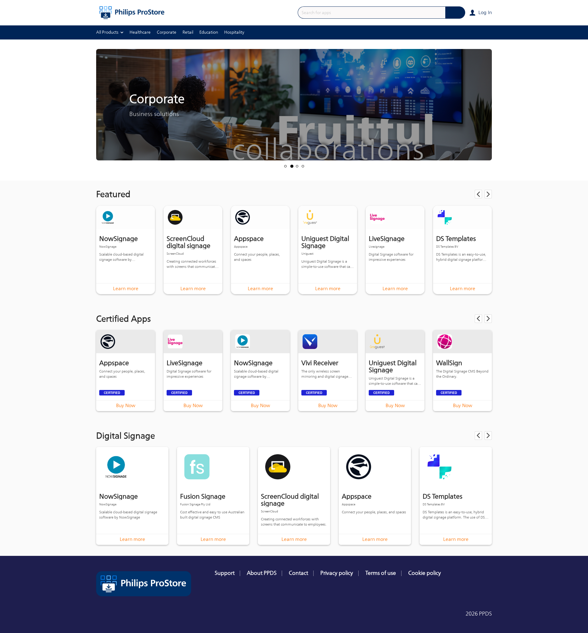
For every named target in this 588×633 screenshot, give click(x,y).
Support (225, 573)
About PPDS (262, 573)
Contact (298, 573)
